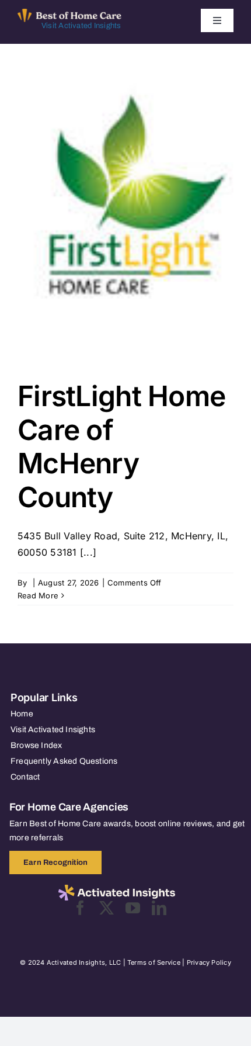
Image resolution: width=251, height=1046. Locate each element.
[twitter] (106, 907)
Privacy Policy (209, 962)
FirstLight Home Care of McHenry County (121, 446)
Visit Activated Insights (81, 26)
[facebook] (80, 907)
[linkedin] (159, 907)
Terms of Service (153, 962)
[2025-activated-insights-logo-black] (116, 889)
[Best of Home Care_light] (69, 13)
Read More (38, 595)
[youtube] (133, 907)
